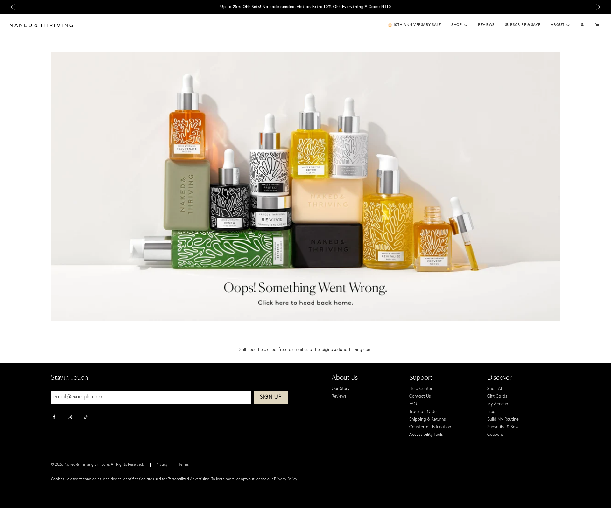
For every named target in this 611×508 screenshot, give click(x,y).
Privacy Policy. (286, 479)
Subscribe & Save (522, 25)
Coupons (495, 435)
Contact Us (420, 396)
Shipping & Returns (427, 419)
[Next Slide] (598, 7)
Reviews (486, 25)
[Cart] (598, 25)
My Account (498, 404)
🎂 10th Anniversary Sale (414, 25)
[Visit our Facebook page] (54, 417)
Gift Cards (497, 396)
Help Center (420, 389)
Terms (184, 465)
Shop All (495, 389)
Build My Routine (503, 419)
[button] (465, 25)
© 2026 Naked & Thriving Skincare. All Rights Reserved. (97, 465)
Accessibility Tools (426, 435)
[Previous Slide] (13, 7)
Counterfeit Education (430, 427)
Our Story (340, 389)
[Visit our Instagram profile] (70, 417)
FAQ (413, 404)
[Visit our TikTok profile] (85, 416)
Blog (491, 412)
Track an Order (423, 412)
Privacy (161, 465)
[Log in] (582, 25)
